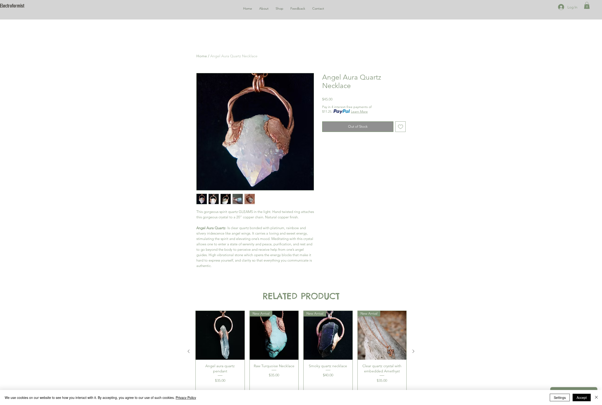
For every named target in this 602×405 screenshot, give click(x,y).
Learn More (359, 111)
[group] (301, 351)
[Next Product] (413, 351)
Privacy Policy (186, 397)
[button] (587, 5)
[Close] (596, 397)
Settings (560, 397)
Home (201, 56)
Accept (582, 397)
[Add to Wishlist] (400, 126)
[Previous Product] (188, 351)
